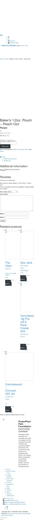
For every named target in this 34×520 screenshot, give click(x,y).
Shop (8, 492)
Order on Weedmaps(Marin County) (15, 504)
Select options (8, 283)
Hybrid (26, 350)
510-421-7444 (23, 45)
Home (2, 59)
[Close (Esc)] (1, 517)
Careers (9, 482)
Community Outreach (10, 479)
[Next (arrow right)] (2, 519)
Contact (9, 490)
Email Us (12, 41)
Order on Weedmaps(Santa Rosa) (14, 502)
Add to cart (5, 146)
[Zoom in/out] (6, 517)
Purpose (2, 138)
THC (10, 286)
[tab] (19, 159)
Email (2, 217)
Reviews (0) (7, 161)
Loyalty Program (9, 476)
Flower (7, 59)
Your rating (4, 192)
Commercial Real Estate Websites (18, 513)
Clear (14, 141)
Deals (8, 488)
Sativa (2, 151)
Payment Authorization (10, 494)
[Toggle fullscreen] (4, 517)
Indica (26, 281)
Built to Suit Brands (7, 515)
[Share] (2, 517)
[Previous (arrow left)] (1, 519)
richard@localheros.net (11, 500)
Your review (4, 194)
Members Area (14, 43)
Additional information (10, 159)
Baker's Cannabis (18, 149)
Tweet (3, 157)
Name (2, 214)
